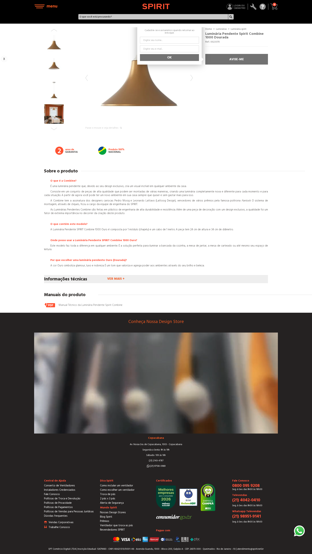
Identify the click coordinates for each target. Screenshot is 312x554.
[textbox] (153, 16)
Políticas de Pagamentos (58, 507)
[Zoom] (139, 81)
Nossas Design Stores (113, 512)
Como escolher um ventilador (117, 490)
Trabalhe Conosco (59, 527)
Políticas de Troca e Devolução (62, 498)
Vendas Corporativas (61, 522)
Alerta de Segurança (112, 503)
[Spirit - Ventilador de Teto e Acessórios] (156, 6)
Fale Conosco (52, 494)
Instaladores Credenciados (59, 490)
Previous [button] (86, 78)
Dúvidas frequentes (56, 516)
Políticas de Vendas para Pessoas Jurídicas (69, 511)
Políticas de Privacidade (58, 503)
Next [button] (191, 78)
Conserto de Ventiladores (59, 485)
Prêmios (104, 521)
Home (208, 29)
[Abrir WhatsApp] (299, 531)
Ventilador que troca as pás (116, 525)
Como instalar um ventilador (116, 485)
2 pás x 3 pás (107, 498)
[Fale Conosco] (262, 7)
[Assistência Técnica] (253, 7)
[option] (139, 81)
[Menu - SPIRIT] (46, 6)
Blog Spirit (106, 517)
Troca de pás (107, 494)
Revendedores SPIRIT (112, 530)
